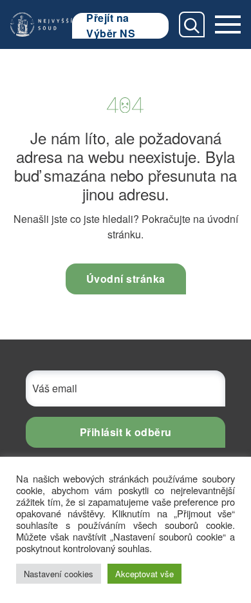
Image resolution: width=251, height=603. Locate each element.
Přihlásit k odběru (126, 432)
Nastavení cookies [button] (58, 574)
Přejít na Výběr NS (110, 26)
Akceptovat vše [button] (144, 574)
